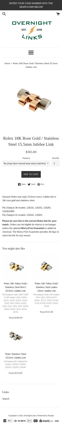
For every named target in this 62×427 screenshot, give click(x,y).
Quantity (55, 158)
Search (5, 398)
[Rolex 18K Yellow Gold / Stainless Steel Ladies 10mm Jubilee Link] (46, 267)
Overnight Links (30, 416)
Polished (26, 158)
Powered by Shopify (45, 416)
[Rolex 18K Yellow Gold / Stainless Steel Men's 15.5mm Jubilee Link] (15, 267)
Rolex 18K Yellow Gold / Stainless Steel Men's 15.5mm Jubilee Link (15, 287)
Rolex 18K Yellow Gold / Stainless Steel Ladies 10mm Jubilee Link (46, 287)
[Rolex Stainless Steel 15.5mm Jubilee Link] (15, 337)
